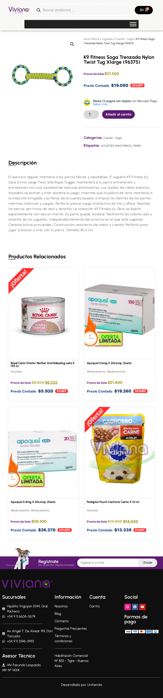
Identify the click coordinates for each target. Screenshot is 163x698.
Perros (96, 39)
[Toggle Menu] (133, 24)
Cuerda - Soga (124, 39)
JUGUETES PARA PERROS (116, 145)
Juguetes (107, 39)
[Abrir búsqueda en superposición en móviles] (81, 10)
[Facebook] (135, 607)
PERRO (137, 145)
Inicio (87, 39)
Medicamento (96, 371)
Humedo (16, 371)
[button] (72, 44)
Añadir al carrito (118, 114)
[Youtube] (142, 607)
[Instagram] (127, 607)
